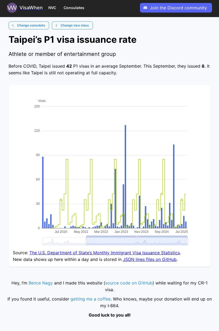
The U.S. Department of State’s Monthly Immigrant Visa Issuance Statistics (104, 252)
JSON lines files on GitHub (150, 259)
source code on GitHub (128, 283)
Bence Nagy (41, 283)
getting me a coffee (91, 299)
